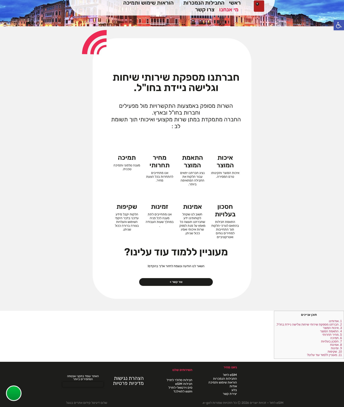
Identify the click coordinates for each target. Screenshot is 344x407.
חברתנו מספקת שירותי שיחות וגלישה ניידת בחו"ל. (309, 324)
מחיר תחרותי (332, 334)
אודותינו (335, 321)
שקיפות (335, 351)
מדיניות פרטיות (128, 383)
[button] (339, 25)
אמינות (336, 344)
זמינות (336, 348)
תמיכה (336, 338)
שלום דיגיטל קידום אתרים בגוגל (86, 403)
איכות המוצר (332, 328)
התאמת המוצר (331, 331)
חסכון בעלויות (331, 341)
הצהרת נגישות (129, 378)
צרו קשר (205, 9)
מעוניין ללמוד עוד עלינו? (324, 355)
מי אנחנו (228, 9)
